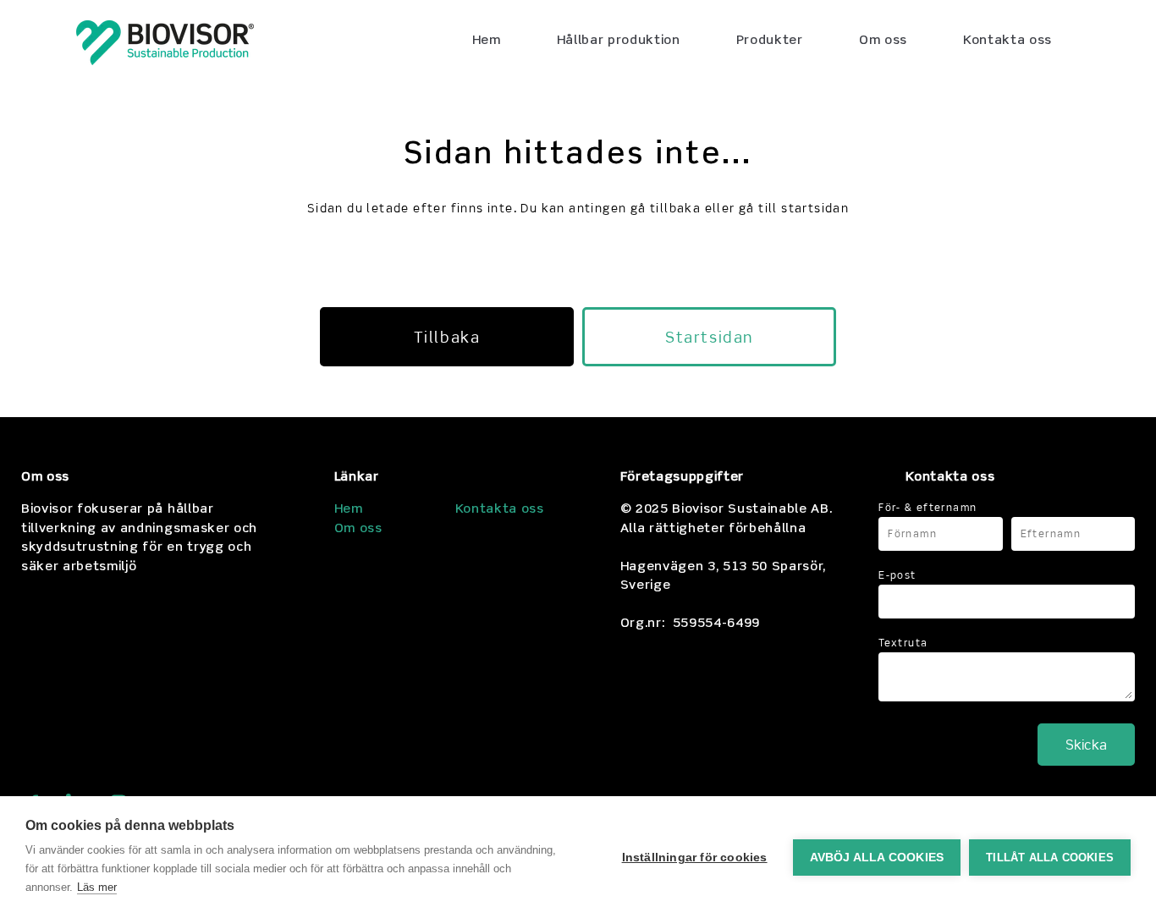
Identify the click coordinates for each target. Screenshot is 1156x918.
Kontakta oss (499, 509)
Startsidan (708, 336)
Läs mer (97, 887)
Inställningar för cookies (695, 857)
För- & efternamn (927, 507)
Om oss (358, 529)
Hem (348, 509)
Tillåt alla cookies (1050, 857)
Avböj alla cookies (877, 857)
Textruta (903, 642)
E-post (897, 575)
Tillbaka (447, 336)
